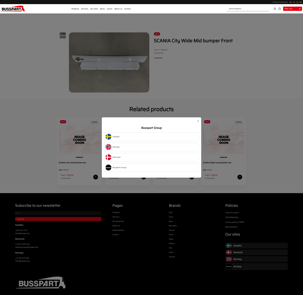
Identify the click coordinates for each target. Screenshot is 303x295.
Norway (116, 146)
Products (75, 8)
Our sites (94, 8)
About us (118, 8)
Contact (127, 8)
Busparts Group (119, 167)
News (102, 8)
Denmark (117, 157)
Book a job (288, 9)
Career (109, 8)
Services (84, 8)
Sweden (116, 136)
